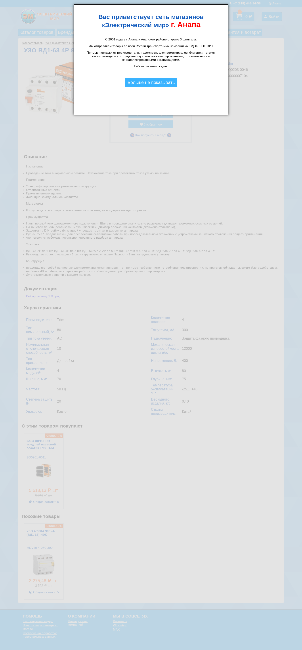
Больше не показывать (151, 82)
